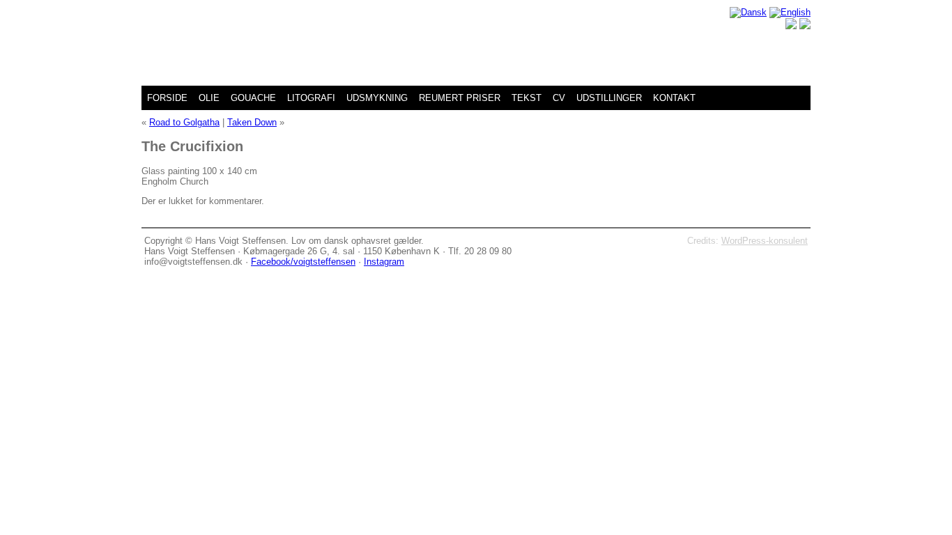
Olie (209, 98)
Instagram (384, 261)
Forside (167, 98)
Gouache (253, 98)
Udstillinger (609, 98)
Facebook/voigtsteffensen (303, 261)
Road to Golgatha (184, 122)
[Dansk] (748, 12)
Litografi (311, 98)
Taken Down (252, 122)
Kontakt (674, 98)
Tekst (527, 98)
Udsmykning (377, 98)
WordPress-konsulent (764, 240)
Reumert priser (459, 98)
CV (559, 98)
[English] (790, 12)
